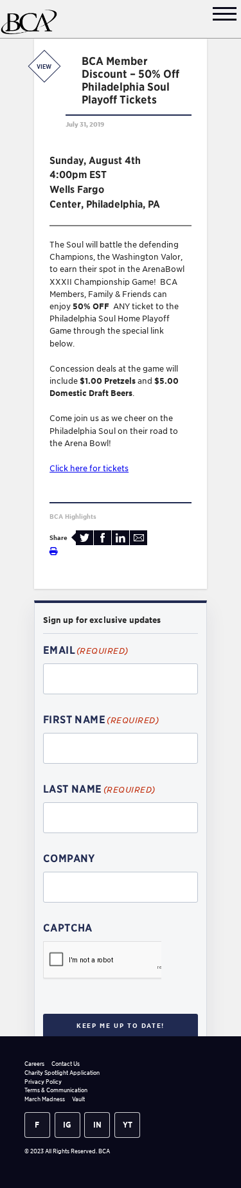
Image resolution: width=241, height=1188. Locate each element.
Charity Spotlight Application (62, 1072)
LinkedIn (120, 537)
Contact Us (65, 1063)
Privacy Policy (43, 1081)
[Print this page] (53, 551)
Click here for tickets (89, 468)
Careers (34, 1063)
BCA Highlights (72, 516)
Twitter (84, 537)
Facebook (102, 537)
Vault (78, 1098)
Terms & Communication (55, 1090)
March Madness (44, 1098)
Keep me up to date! (120, 1025)
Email (138, 537)
